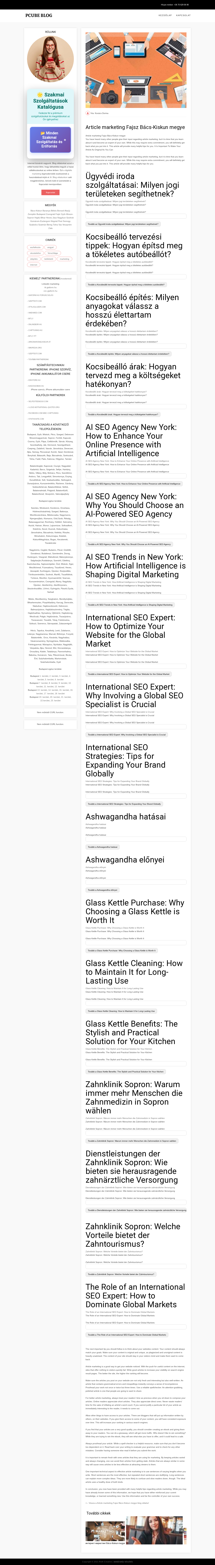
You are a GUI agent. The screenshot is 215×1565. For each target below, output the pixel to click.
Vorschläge (53, 253)
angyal (50, 247)
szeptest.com (35, 301)
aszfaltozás (35, 247)
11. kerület (49, 686)
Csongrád (51, 214)
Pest (60, 221)
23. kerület (56, 700)
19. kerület (44, 697)
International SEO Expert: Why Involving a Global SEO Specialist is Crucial (120, 712)
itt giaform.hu (50, 287)
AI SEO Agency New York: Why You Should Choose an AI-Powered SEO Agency (122, 521)
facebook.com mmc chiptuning (43, 413)
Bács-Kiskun (37, 210)
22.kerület (45, 700)
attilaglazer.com (37, 307)
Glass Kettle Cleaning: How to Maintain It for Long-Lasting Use (114, 988)
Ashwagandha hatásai (96, 824)
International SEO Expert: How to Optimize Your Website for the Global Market (122, 651)
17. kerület (49, 693)
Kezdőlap (165, 15)
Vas (60, 224)
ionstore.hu (34, 380)
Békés (54, 210)
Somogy (66, 221)
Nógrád (54, 221)
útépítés (34, 259)
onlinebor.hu (35, 324)
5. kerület (49, 679)
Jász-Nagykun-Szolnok (63, 217)
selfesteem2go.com (38, 401)
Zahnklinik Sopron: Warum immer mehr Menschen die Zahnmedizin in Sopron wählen (125, 1118)
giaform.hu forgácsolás (40, 295)
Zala (50, 228)
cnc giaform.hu (50, 291)
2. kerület (53, 676)
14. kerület (53, 690)
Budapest (41, 214)
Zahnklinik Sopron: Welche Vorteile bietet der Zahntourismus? (114, 1251)
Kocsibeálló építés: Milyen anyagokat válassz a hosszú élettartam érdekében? (122, 331)
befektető (48, 259)
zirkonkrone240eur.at (39, 342)
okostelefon (35, 253)
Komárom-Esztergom (40, 221)
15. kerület (64, 690)
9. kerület (63, 683)
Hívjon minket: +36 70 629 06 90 (175, 5)
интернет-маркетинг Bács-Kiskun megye (105, 1543)
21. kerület (66, 697)
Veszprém (67, 224)
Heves (49, 217)
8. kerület (53, 683)
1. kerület (44, 676)
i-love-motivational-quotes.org (44, 407)
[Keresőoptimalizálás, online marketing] (38, 19)
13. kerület (42, 690)
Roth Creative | (116, 1562)
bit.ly (30, 319)
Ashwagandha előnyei (96, 867)
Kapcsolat (183, 15)
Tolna (56, 224)
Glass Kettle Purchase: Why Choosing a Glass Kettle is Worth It (115, 928)
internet (33, 265)
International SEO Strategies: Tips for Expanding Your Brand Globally (117, 781)
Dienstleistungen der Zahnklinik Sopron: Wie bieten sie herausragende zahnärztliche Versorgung (130, 1187)
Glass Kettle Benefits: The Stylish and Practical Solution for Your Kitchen (119, 1049)
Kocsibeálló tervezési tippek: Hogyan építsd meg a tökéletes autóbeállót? (119, 262)
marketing (64, 259)
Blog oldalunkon (60, 177)
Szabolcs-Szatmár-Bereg (41, 224)
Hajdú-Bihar (40, 217)
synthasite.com (36, 419)
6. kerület (59, 679)
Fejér (58, 214)
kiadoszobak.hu (36, 386)
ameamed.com (35, 313)
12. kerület (59, 686)
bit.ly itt (32, 336)
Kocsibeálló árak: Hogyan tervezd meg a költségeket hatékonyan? (116, 392)
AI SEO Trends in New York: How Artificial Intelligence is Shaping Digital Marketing (123, 582)
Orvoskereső (66, 278)
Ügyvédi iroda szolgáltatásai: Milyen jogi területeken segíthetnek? (116, 201)
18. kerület (60, 693)
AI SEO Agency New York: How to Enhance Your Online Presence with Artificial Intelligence (127, 461)
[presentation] (181, 1530)
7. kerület (43, 683)
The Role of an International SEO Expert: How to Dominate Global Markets (120, 1312)
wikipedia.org (35, 348)
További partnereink (38, 359)
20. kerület (55, 697)
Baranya (47, 210)
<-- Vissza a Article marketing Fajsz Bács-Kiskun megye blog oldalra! (117, 1503)
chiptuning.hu (35, 330)
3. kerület (63, 676)
